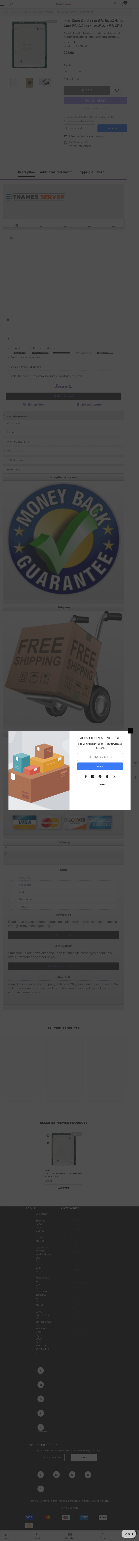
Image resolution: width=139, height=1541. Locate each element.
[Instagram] (92, 776)
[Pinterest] (100, 776)
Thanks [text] (102, 784)
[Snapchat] (107, 776)
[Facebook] (85, 776)
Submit (100, 766)
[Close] (130, 730)
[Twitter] (114, 776)
